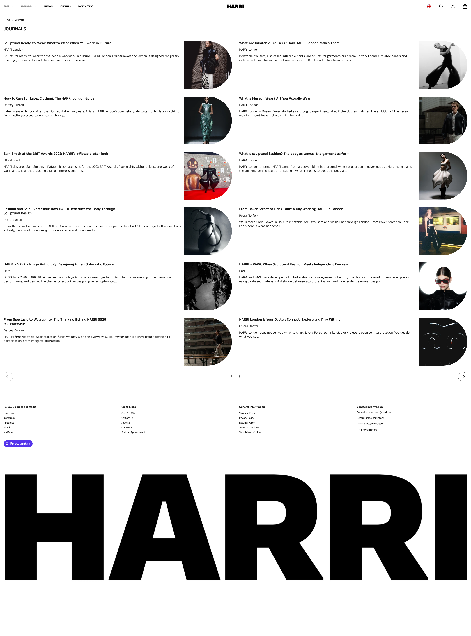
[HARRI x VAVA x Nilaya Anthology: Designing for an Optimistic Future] (208, 286)
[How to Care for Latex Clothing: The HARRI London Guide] (208, 120)
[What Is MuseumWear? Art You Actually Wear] (443, 120)
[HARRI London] (235, 6)
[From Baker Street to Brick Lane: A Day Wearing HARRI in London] (443, 231)
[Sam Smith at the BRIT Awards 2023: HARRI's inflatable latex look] (208, 176)
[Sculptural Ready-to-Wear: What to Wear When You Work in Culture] (208, 65)
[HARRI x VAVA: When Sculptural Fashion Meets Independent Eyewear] (443, 286)
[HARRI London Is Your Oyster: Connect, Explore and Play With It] (443, 342)
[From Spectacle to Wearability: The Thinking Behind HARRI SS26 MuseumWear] (208, 342)
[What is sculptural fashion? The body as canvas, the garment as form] (443, 176)
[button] (429, 6)
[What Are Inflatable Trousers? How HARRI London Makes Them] (443, 65)
